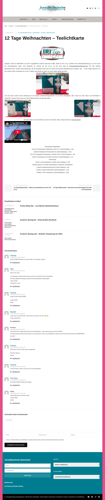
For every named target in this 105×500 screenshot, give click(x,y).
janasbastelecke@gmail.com (78, 66)
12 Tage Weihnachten (24, 32)
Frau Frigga (13, 378)
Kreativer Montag (10, 225)
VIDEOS (54, 19)
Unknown (13, 255)
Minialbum (13, 211)
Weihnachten (51, 32)
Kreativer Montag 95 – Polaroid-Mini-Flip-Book (38, 220)
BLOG (34, 19)
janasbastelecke (20, 497)
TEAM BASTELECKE (67, 19)
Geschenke (36, 32)
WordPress (81, 497)
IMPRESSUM (9, 482)
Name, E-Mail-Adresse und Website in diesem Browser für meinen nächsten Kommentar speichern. (35, 440)
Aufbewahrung (9, 208)
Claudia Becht (76, 120)
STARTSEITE (23, 19)
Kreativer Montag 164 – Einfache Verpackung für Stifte (41, 234)
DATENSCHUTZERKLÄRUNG (14, 486)
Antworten (16, 262)
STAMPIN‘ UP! (81, 19)
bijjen (12, 269)
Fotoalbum (8, 222)
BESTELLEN (43, 19)
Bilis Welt (13, 312)
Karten (43, 32)
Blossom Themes (63, 497)
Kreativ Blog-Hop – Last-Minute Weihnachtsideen (39, 206)
